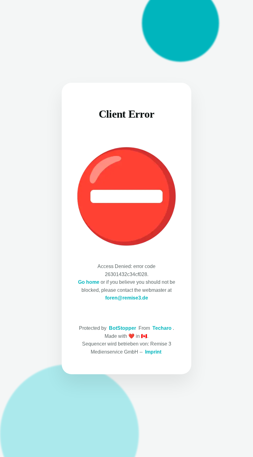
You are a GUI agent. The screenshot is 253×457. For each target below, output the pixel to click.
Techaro (162, 328)
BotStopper (122, 328)
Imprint (153, 351)
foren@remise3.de (126, 297)
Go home (88, 282)
